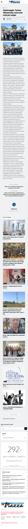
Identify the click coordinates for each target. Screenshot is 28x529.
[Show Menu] (1, 2)
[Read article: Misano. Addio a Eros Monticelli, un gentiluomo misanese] (14, 326)
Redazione (9, 18)
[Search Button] (25, 428)
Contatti (2, 518)
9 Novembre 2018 (16, 18)
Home (4, 7)
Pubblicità (23, 516)
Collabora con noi (16, 516)
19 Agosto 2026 (6, 315)
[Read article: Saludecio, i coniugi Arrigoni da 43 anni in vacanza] (14, 277)
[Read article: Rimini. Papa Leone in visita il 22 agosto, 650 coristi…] (14, 375)
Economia (6, 234)
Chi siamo (3, 516)
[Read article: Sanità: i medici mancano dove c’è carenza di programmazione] (14, 228)
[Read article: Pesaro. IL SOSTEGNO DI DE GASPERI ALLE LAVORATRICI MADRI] (14, 398)
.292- (5, 509)
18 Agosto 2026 (6, 364)
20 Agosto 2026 (6, 240)
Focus (7, 7)
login (7, 418)
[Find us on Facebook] (1, 525)
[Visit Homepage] (15, 2)
